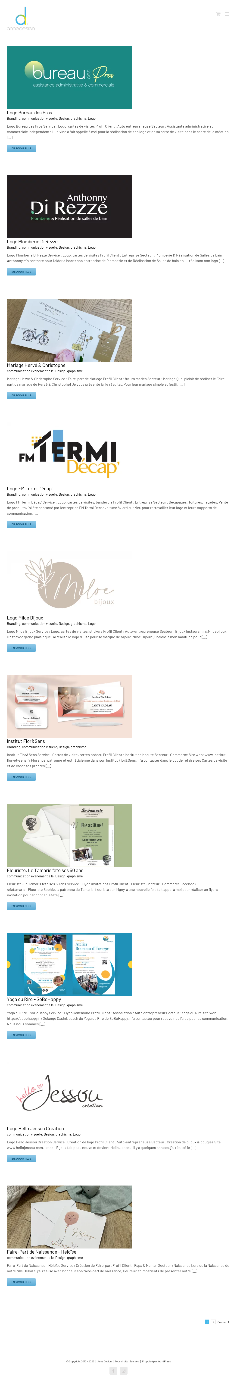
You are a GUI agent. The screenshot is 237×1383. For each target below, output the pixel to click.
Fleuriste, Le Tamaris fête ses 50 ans (45, 870)
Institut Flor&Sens (26, 741)
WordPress (164, 1361)
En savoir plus (21, 148)
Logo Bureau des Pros (29, 112)
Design (64, 118)
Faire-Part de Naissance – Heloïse (41, 1252)
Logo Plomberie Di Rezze (32, 241)
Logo (92, 118)
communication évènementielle (30, 371)
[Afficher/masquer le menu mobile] (227, 14)
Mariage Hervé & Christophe (36, 365)
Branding (13, 118)
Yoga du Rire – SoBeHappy (34, 999)
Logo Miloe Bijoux (25, 617)
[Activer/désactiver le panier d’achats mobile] (218, 14)
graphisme (78, 118)
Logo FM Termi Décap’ (30, 488)
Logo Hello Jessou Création (35, 1128)
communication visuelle (39, 118)
